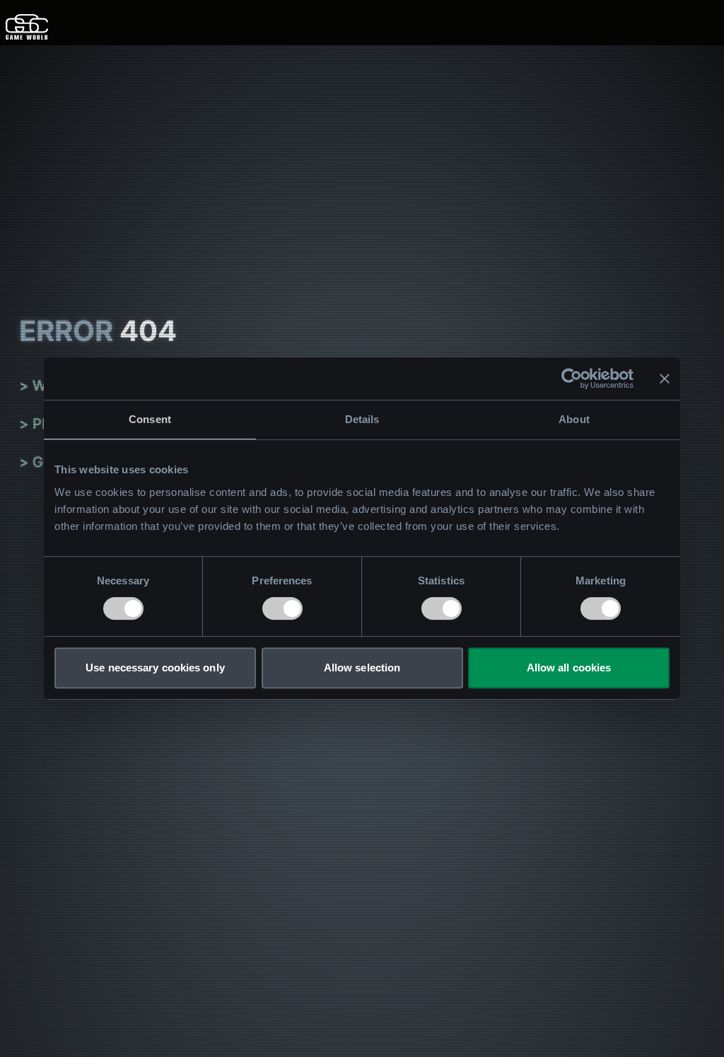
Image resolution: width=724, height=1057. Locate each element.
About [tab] (574, 419)
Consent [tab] (150, 419)
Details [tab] (362, 419)
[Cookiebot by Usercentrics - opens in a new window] (572, 378)
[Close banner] (665, 378)
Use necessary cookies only (155, 668)
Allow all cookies (569, 668)
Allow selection (362, 668)
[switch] (282, 608)
